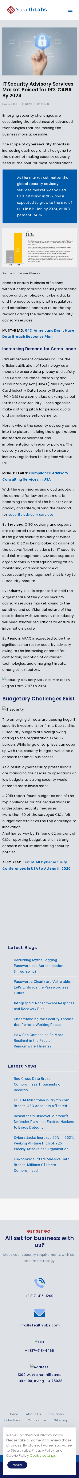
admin (45, 104)
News (28, 104)
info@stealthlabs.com (39, 1325)
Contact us (37, 1420)
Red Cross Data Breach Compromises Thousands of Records (38, 1084)
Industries (12, 1420)
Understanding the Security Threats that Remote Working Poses (44, 1022)
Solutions (56, 1414)
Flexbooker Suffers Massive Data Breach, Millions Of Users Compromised (42, 1165)
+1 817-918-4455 (39, 1350)
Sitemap (61, 1420)
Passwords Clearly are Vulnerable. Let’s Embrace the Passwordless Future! (42, 987)
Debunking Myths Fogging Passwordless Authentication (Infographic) (38, 965)
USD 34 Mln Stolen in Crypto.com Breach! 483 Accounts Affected (42, 1103)
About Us (33, 1414)
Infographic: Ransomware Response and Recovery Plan (44, 1006)
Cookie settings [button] (43, 1455)
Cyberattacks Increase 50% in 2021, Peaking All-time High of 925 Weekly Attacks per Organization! (44, 1143)
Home (14, 1414)
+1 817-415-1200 (39, 1295)
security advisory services (31, 514)
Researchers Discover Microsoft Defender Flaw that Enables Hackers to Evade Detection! (44, 1121)
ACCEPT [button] (17, 1465)
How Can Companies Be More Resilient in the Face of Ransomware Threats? (38, 1040)
